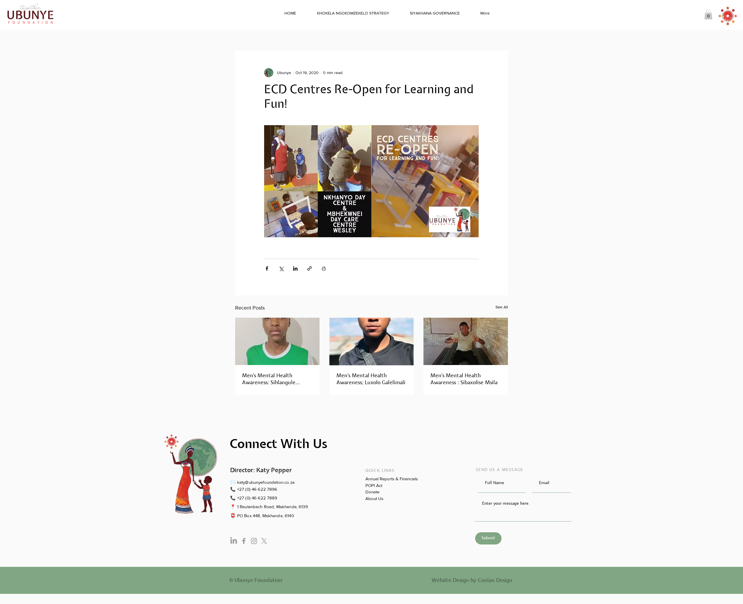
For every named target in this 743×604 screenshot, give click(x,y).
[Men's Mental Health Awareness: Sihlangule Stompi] (277, 341)
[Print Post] (324, 268)
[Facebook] (244, 541)
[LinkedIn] (234, 541)
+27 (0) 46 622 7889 (257, 497)
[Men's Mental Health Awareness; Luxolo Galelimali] (371, 341)
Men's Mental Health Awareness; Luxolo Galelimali (370, 379)
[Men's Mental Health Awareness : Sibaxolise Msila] (465, 341)
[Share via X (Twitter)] (281, 268)
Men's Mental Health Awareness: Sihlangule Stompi (268, 379)
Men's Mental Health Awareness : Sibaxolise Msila (463, 379)
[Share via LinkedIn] (295, 268)
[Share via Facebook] (267, 268)
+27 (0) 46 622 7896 (257, 489)
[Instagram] (254, 541)
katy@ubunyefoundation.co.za (266, 482)
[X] (264, 541)
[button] (708, 14)
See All (501, 307)
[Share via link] (309, 268)
